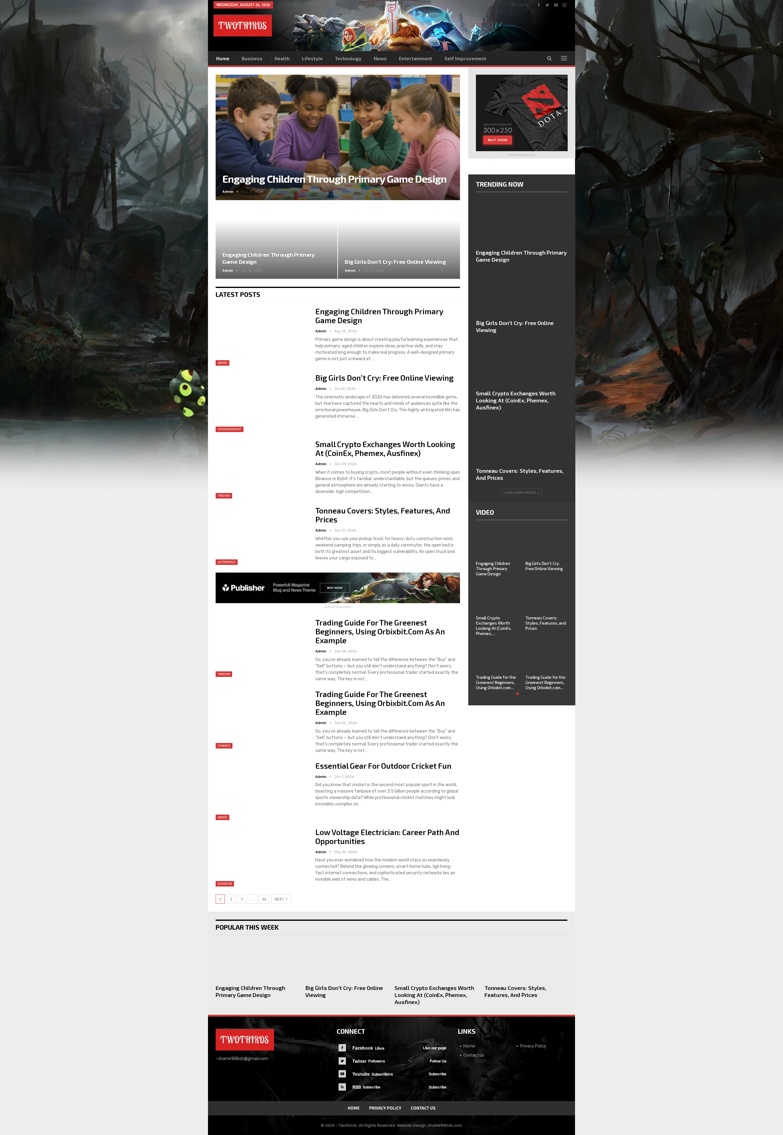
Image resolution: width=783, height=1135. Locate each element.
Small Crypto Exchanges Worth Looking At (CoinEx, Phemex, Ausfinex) (385, 448)
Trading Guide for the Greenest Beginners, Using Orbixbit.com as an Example (380, 631)
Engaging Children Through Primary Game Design (334, 178)
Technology (348, 58)
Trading (224, 495)
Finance (224, 745)
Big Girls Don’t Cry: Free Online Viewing (395, 261)
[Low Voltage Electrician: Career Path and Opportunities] (261, 857)
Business (252, 58)
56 (264, 899)
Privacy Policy (533, 1046)
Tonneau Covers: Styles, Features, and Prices (382, 515)
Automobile (227, 562)
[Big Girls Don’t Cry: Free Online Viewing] (398, 239)
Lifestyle (312, 58)
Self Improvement (465, 58)
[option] (522, 612)
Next (448, 132)
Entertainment (415, 58)
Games (222, 362)
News (380, 58)
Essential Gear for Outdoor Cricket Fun (383, 765)
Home (222, 58)
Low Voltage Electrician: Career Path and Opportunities (387, 836)
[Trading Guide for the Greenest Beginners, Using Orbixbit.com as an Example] (261, 647)
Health (282, 58)
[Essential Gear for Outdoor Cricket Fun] (261, 790)
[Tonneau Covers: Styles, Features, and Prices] (261, 535)
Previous (228, 132)
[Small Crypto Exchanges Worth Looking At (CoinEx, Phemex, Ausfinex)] (261, 469)
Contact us (473, 1055)
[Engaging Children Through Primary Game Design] (276, 239)
